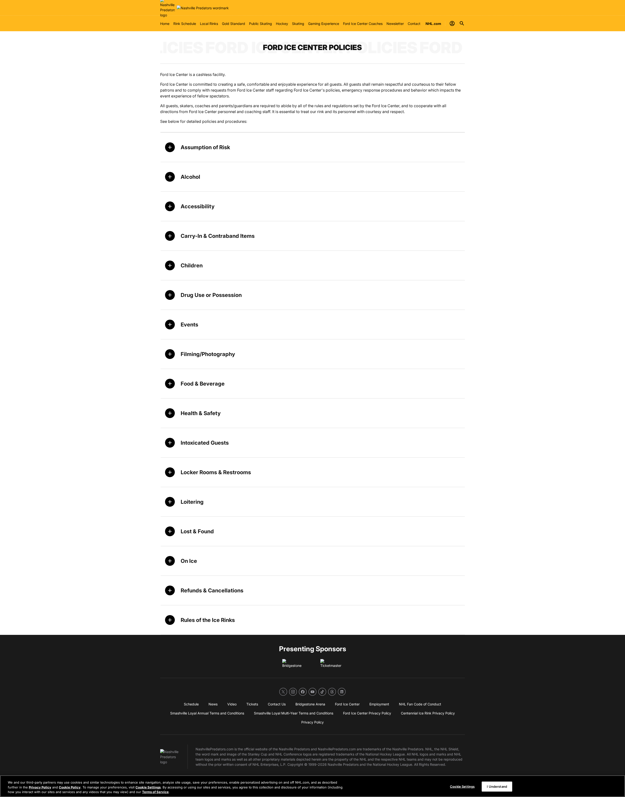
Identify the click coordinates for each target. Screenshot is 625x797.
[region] (312, 786)
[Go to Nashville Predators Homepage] (203, 7)
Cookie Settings (148, 787)
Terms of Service (155, 792)
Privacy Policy (40, 787)
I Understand (497, 786)
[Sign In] (452, 23)
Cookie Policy (70, 787)
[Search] (462, 23)
